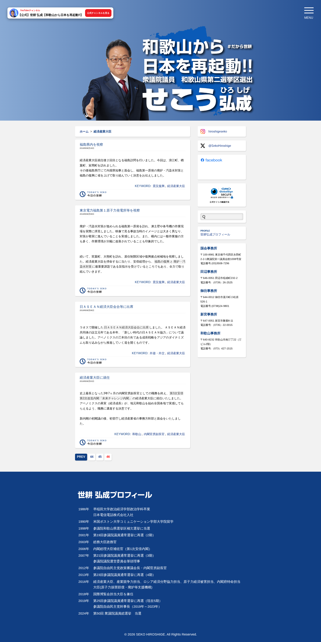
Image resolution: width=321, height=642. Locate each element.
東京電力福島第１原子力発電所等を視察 (110, 210)
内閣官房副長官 (154, 434)
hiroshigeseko (217, 131)
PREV (81, 456)
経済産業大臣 (176, 186)
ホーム (84, 131)
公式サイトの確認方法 (219, 202)
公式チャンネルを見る (98, 13)
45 (100, 456)
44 (91, 456)
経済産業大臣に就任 (95, 377)
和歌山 (136, 434)
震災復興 (159, 186)
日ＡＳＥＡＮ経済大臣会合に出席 (126, 327)
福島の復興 (162, 261)
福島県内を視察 (91, 144)
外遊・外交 (157, 353)
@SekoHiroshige (219, 145)
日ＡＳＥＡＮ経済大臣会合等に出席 (106, 307)
